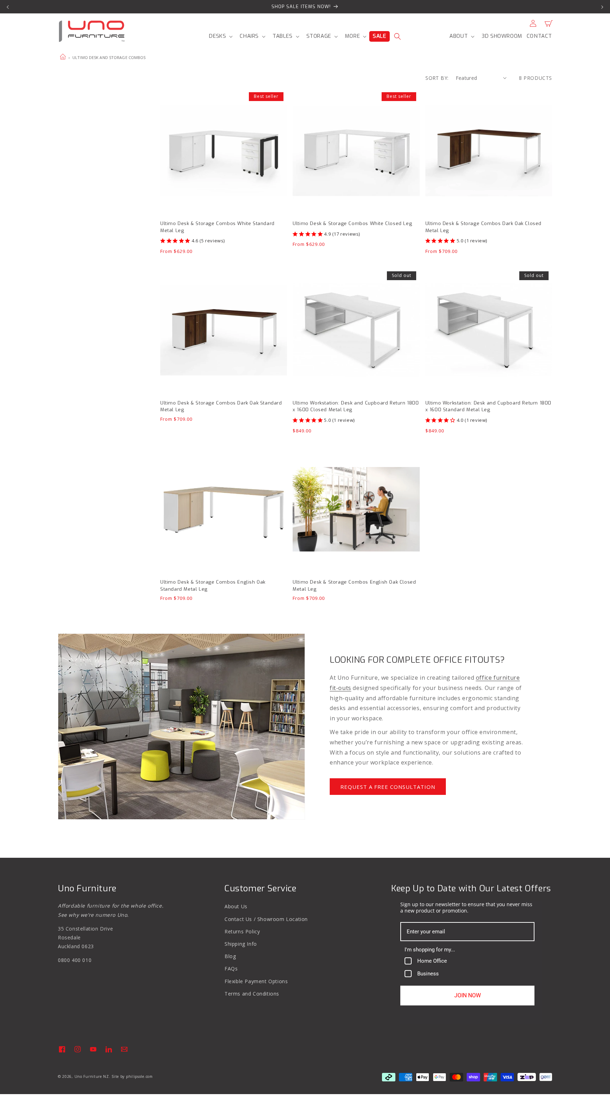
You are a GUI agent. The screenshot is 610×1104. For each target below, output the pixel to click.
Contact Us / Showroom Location (266, 919)
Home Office (432, 961)
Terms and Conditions (252, 993)
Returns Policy (242, 931)
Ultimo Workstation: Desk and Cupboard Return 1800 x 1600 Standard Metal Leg (488, 406)
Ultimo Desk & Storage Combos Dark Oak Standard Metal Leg (221, 406)
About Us (236, 906)
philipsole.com (139, 1076)
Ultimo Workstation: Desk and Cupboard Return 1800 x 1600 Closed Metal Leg (356, 406)
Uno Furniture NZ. (92, 1076)
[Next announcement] (602, 6)
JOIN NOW (467, 995)
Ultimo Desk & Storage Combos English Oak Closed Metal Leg (354, 585)
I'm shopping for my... (430, 949)
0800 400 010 (74, 960)
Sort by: (436, 78)
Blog (230, 956)
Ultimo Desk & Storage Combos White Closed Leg (352, 223)
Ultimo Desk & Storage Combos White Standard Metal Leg (217, 227)
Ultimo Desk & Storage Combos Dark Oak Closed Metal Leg (483, 227)
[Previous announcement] (8, 6)
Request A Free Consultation (387, 786)
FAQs (231, 968)
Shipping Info (241, 943)
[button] (220, 36)
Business (428, 973)
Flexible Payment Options (256, 981)
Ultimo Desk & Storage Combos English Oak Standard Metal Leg (212, 585)
